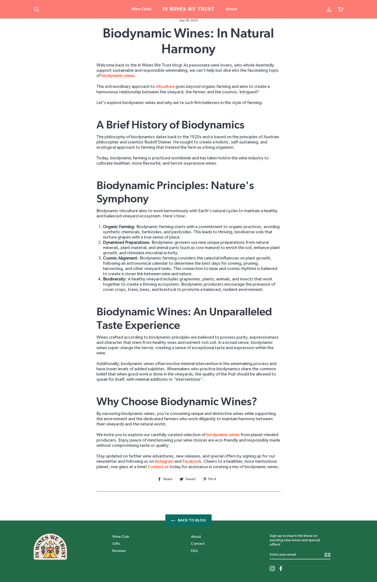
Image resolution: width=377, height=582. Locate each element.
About (231, 9)
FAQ (194, 551)
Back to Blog (191, 520)
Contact (198, 543)
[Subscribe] (327, 554)
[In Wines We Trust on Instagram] (272, 568)
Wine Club (120, 536)
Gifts (116, 543)
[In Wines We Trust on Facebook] (280, 568)
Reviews (119, 551)
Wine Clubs (141, 9)
